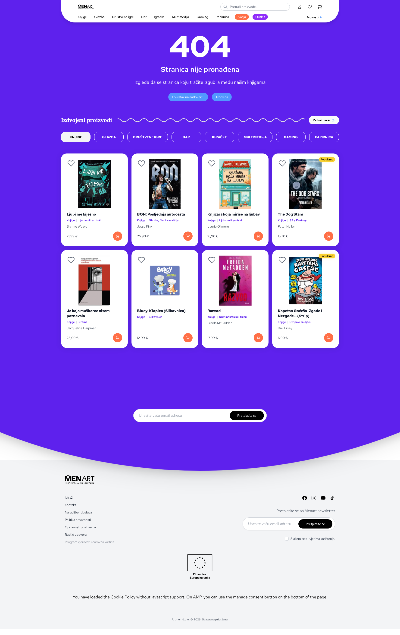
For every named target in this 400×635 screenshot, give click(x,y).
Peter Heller (286, 226)
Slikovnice (155, 317)
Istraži (69, 497)
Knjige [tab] (76, 137)
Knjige (71, 220)
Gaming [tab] (291, 137)
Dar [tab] (186, 137)
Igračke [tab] (219, 137)
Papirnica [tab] (324, 137)
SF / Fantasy (298, 220)
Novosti (313, 17)
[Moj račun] (299, 6)
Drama (83, 322)
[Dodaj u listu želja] (71, 163)
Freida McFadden (219, 323)
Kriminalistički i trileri (233, 317)
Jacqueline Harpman (82, 328)
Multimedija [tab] (255, 137)
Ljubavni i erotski (89, 220)
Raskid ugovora (76, 534)
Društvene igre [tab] (147, 137)
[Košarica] (320, 6)
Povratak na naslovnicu (188, 97)
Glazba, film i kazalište (163, 220)
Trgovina (222, 97)
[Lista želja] (309, 6)
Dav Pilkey (285, 328)
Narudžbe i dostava (78, 512)
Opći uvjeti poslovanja (80, 527)
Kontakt (70, 505)
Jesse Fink (144, 226)
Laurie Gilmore (218, 226)
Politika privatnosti (78, 520)
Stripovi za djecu (300, 322)
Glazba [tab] (109, 137)
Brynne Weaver (78, 226)
